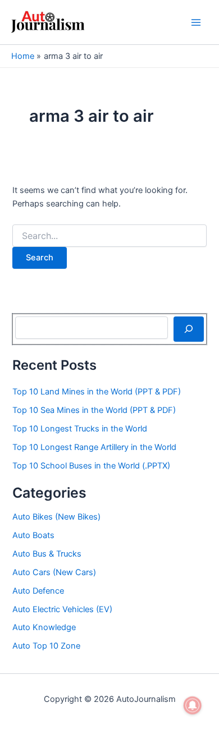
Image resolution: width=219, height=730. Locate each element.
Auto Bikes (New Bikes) (56, 517)
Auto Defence (38, 591)
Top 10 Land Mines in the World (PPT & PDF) (96, 392)
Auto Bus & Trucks (46, 554)
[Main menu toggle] (196, 22)
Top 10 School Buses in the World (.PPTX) (91, 466)
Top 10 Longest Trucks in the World (79, 429)
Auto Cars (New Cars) (54, 572)
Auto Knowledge (44, 627)
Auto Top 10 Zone (46, 646)
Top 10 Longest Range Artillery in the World (94, 447)
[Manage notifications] (193, 705)
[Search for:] (109, 236)
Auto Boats (33, 535)
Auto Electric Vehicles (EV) (62, 609)
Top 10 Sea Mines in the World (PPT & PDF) (94, 410)
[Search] (188, 328)
